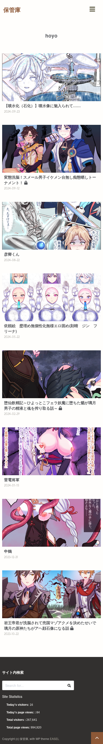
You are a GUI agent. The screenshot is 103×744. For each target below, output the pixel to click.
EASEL (54, 739)
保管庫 (12, 10)
